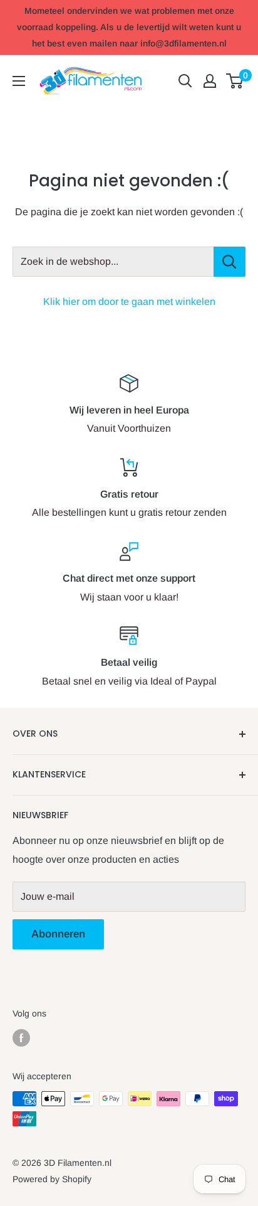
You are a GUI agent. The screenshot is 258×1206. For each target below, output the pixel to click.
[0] (235, 80)
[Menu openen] (19, 81)
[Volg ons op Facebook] (21, 1037)
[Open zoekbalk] (185, 81)
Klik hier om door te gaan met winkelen (129, 301)
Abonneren (58, 934)
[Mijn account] (210, 81)
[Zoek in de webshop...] (229, 262)
